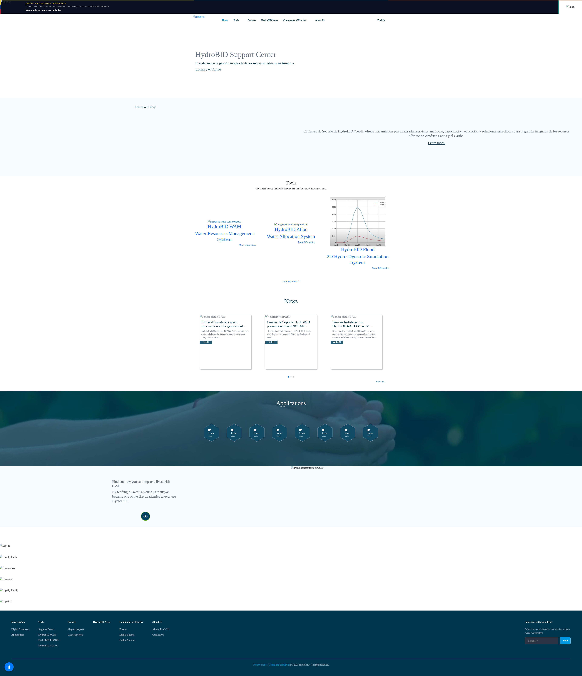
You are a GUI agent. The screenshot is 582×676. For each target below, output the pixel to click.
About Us (157, 622)
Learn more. (436, 143)
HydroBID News (101, 622)
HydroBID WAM (47, 634)
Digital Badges (126, 634)
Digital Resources (20, 629)
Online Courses (127, 640)
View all (380, 381)
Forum (123, 629)
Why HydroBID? (291, 281)
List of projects (75, 634)
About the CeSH (160, 629)
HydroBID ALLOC (48, 645)
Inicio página (18, 622)
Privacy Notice (260, 664)
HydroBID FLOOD (48, 640)
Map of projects (76, 629)
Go (145, 516)
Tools (41, 622)
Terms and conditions (279, 664)
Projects (72, 622)
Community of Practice (131, 622)
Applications (17, 634)
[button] (288, 377)
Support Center (46, 629)
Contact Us (158, 634)
